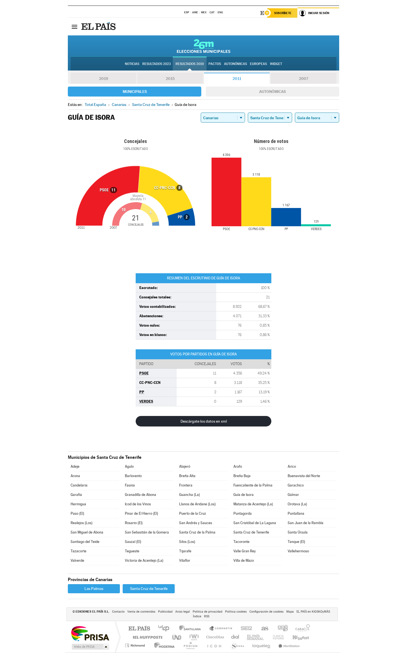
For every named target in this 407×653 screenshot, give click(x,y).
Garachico (296, 485)
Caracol (301, 628)
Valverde (77, 560)
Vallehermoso (298, 551)
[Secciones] (74, 26)
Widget (276, 64)
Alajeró (184, 466)
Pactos (214, 64)
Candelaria (79, 485)
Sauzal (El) (133, 542)
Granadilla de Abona (140, 495)
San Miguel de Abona (87, 532)
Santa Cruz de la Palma (197, 532)
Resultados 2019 (190, 64)
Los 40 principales (165, 628)
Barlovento (133, 476)
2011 (237, 78)
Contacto (118, 611)
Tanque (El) (296, 542)
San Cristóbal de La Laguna (254, 523)
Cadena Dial (235, 637)
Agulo (129, 466)
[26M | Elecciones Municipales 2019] (203, 45)
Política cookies (236, 611)
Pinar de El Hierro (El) (141, 513)
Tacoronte (241, 542)
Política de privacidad (207, 611)
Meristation (288, 645)
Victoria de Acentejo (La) (144, 560)
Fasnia (130, 485)
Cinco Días (214, 637)
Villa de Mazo (243, 560)
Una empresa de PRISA (90, 633)
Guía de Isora (243, 495)
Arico (292, 466)
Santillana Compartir (221, 628)
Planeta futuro (276, 637)
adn (281, 628)
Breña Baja (242, 476)
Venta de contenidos (141, 611)
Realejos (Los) (81, 523)
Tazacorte (78, 551)
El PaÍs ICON (214, 645)
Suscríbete (283, 13)
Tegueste (132, 551)
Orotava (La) (297, 504)
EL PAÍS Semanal (255, 637)
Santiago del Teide (85, 542)
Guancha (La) (189, 495)
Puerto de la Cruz (192, 513)
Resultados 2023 (156, 64)
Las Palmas (93, 588)
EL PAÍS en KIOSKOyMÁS (313, 611)
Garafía (76, 495)
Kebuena (296, 637)
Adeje (75, 466)
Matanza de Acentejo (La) (253, 504)
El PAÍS (139, 628)
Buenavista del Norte (304, 476)
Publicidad (165, 611)
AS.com (262, 628)
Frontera (185, 485)
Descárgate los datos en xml (204, 421)
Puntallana (296, 513)
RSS (206, 616)
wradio (193, 637)
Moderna (162, 645)
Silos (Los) (187, 542)
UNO (177, 637)
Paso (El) (77, 513)
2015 (170, 78)
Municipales (135, 91)
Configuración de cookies (266, 611)
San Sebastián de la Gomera (147, 532)
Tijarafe (185, 551)
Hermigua (78, 504)
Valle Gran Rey (244, 551)
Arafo (237, 466)
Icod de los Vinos (138, 504)
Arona (75, 476)
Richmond (136, 645)
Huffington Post (146, 637)
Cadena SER (244, 628)
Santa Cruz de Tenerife (251, 532)
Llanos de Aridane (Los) (197, 504)
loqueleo (261, 645)
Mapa (290, 611)
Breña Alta (187, 476)
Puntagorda (242, 513)
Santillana (191, 628)
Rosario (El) (134, 523)
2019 (103, 78)
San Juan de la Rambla (305, 523)
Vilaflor (184, 560)
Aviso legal (182, 611)
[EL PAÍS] (99, 26)
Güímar (293, 495)
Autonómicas (272, 91)
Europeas (258, 64)
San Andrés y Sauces (195, 523)
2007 (303, 78)
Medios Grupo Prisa (90, 646)
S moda (237, 645)
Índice (197, 616)
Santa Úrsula (298, 532)
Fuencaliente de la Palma (252, 485)
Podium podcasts (190, 645)
